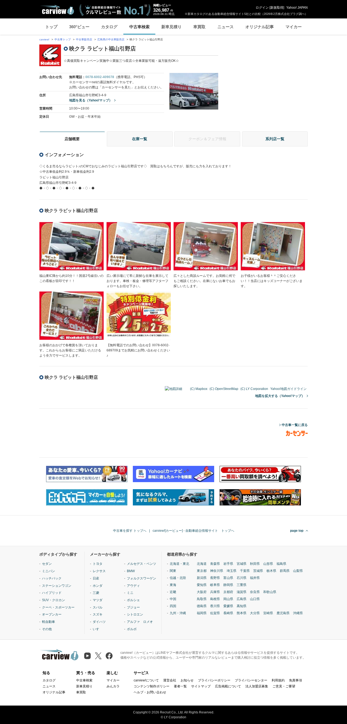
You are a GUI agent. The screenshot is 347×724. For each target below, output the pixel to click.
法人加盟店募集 (256, 686)
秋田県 (255, 564)
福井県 (255, 578)
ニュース (225, 26)
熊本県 (241, 613)
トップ (51, 26)
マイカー (293, 26)
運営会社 (169, 680)
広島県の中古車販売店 (110, 39)
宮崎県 (268, 613)
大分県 (255, 613)
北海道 (202, 564)
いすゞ (97, 629)
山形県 (268, 564)
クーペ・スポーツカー (58, 607)
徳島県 (202, 606)
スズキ (97, 614)
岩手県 (228, 564)
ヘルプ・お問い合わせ (150, 692)
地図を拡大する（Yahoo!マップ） (280, 396)
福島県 (281, 564)
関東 (173, 571)
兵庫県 (215, 592)
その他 (47, 629)
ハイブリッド (52, 593)
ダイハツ (99, 622)
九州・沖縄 (178, 613)
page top (296, 530)
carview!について (146, 680)
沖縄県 (298, 613)
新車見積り (171, 26)
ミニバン (48, 571)
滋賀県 (241, 592)
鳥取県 (202, 599)
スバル (97, 607)
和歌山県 (269, 592)
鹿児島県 (283, 613)
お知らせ (187, 680)
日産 (96, 578)
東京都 (202, 571)
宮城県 (241, 564)
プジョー (133, 607)
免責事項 (295, 680)
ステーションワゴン (56, 586)
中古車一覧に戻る (295, 425)
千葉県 (245, 571)
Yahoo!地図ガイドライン (288, 388)
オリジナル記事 (259, 26)
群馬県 (285, 571)
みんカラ (113, 686)
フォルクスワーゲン (141, 578)
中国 (173, 599)
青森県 (215, 564)
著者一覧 (180, 686)
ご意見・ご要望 (283, 686)
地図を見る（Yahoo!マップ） (90, 100)
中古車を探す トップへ (129, 530)
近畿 (173, 592)
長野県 (215, 578)
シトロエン (135, 614)
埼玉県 (231, 571)
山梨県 (298, 571)
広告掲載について (228, 686)
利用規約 (278, 680)
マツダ (97, 600)
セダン (47, 564)
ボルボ (132, 629)
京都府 (228, 592)
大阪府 (202, 592)
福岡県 (202, 613)
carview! (44, 39)
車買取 (199, 26)
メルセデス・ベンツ (141, 564)
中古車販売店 (84, 39)
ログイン (262, 7)
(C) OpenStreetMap (224, 388)
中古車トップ (62, 39)
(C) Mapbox (198, 388)
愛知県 (202, 585)
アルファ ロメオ (140, 622)
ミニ (130, 593)
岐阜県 (215, 585)
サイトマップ (201, 686)
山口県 (255, 599)
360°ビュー (79, 26)
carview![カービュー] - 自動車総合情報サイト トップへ (193, 530)
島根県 (215, 599)
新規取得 (276, 7)
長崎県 (228, 613)
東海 (173, 585)
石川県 (241, 578)
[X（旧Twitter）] (98, 655)
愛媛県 (228, 606)
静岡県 (228, 585)
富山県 (228, 578)
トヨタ (97, 564)
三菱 (96, 593)
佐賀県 (215, 613)
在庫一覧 (139, 139)
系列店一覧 (274, 139)
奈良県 (255, 592)
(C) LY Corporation (254, 388)
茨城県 (258, 571)
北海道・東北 (179, 564)
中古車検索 (139, 26)
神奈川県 (216, 571)
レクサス (99, 571)
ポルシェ (133, 600)
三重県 (241, 585)
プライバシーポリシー (214, 680)
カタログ (109, 26)
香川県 (215, 606)
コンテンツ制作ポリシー (151, 686)
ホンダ (97, 586)
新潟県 (202, 578)
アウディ (133, 586)
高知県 (241, 606)
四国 (173, 606)
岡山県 (228, 599)
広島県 (241, 599)
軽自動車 (48, 622)
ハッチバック (52, 578)
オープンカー (52, 614)
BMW (131, 571)
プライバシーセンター (251, 680)
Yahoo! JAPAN (297, 7)
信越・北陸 (178, 578)
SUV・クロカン (53, 600)
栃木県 (271, 571)
